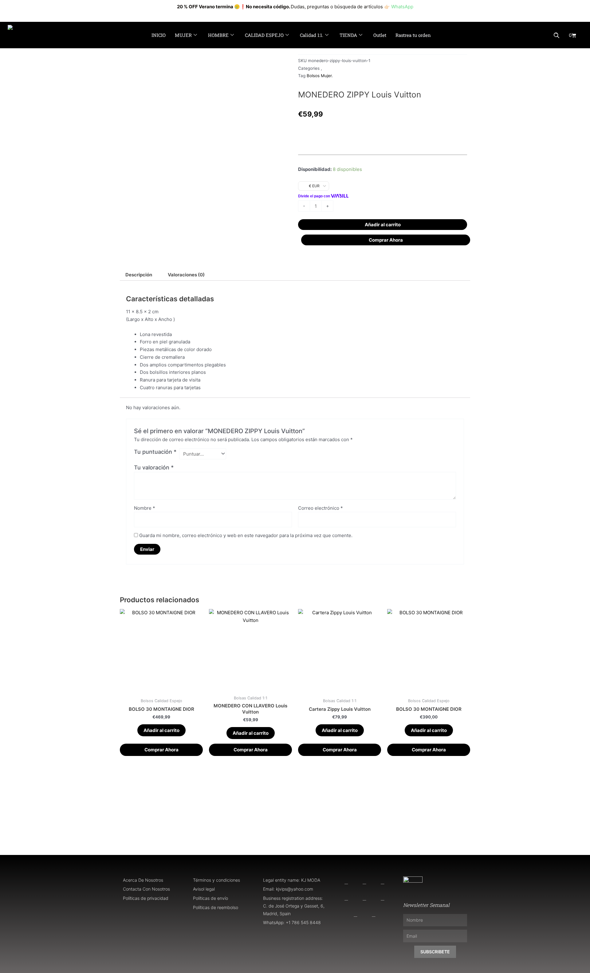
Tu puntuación (155, 452)
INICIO (158, 35)
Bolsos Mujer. (320, 75)
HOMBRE (218, 35)
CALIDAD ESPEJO (264, 35)
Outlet (379, 35)
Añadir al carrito (383, 224)
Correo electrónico (320, 508)
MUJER (183, 35)
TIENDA (348, 35)
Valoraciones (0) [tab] (186, 275)
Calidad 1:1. (311, 35)
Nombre (144, 508)
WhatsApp (402, 7)
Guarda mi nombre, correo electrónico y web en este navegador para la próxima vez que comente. (245, 535)
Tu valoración (154, 467)
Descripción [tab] (138, 275)
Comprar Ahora (386, 240)
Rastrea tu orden (413, 35)
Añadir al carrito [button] (161, 730)
